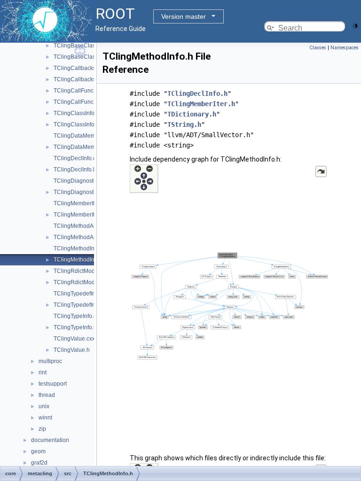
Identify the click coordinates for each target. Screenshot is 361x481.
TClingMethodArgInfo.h (83, 237)
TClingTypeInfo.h (75, 327)
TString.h (184, 124)
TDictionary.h (191, 114)
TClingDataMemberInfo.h (86, 147)
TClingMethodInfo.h (79, 259)
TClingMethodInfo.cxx (81, 248)
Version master (183, 16)
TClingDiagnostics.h (79, 192)
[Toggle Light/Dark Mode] (355, 25)
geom (38, 451)
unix (44, 406)
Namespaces (344, 48)
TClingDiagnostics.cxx (82, 181)
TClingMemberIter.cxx (81, 203)
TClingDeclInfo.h (75, 169)
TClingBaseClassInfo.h (83, 57)
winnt (45, 417)
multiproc (50, 361)
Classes (317, 48)
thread (47, 395)
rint (43, 372)
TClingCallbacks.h (77, 79)
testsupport (53, 383)
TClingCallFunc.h (76, 102)
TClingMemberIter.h (79, 214)
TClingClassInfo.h (76, 124)
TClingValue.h (72, 350)
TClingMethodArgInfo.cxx (86, 226)
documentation (50, 440)
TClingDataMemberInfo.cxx (88, 135)
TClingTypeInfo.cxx (78, 316)
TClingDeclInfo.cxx (78, 158)
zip (42, 429)
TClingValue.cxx (74, 338)
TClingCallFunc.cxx (78, 90)
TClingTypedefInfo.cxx (82, 293)
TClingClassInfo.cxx (79, 113)
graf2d (39, 462)
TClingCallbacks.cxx (80, 68)
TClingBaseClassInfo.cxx (86, 45)
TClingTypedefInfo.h (79, 305)
